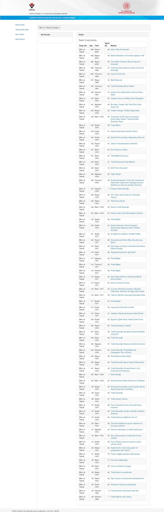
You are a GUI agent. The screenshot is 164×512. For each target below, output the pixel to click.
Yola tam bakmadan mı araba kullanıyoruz (127, 429)
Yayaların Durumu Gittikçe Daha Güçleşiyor (127, 98)
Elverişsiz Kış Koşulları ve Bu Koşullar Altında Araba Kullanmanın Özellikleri (128, 387)
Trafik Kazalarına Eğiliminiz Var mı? (124, 417)
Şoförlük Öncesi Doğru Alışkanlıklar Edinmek (127, 137)
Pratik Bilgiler (116, 219)
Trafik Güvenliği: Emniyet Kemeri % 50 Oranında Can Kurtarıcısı (125, 369)
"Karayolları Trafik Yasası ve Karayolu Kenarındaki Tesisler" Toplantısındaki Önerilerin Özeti (125, 119)
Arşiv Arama (20, 39)
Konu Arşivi (19, 34)
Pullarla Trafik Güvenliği (120, 188)
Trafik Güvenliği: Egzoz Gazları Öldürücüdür (127, 362)
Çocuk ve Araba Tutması (120, 283)
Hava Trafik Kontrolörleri (120, 49)
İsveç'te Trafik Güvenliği (120, 207)
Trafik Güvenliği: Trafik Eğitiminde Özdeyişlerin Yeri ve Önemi (123, 351)
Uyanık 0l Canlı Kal (118, 74)
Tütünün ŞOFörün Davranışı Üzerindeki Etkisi (128, 295)
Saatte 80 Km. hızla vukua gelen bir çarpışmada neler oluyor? (124, 449)
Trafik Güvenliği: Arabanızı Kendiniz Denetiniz (128, 344)
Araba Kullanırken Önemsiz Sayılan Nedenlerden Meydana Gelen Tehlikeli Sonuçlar (125, 227)
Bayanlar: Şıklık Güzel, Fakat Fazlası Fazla (127, 319)
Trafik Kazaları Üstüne (119, 399)
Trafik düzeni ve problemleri (121, 472)
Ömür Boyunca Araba (119, 149)
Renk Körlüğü (116, 374)
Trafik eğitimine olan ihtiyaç (121, 496)
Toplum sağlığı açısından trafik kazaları (125, 454)
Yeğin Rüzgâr (116, 174)
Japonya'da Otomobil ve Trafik (122, 307)
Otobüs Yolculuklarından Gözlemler (124, 143)
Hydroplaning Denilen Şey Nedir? (123, 252)
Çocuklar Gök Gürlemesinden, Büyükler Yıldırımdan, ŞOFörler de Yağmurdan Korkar (127, 290)
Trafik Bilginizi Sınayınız (119, 155)
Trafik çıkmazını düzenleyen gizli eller (125, 490)
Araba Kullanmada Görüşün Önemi (124, 131)
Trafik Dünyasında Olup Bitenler (123, 162)
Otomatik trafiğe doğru (119, 460)
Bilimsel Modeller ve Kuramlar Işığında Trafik (127, 55)
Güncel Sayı (19, 24)
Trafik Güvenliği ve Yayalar (121, 325)
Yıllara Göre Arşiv (22, 29)
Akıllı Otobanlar (116, 80)
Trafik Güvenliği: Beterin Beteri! (122, 86)
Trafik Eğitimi (116, 125)
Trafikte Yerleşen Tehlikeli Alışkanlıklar (125, 110)
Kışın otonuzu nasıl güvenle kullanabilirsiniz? (127, 478)
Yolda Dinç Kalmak (118, 201)
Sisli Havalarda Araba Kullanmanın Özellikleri (128, 380)
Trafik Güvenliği (117, 338)
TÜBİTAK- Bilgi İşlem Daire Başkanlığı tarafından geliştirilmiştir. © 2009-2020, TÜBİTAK (35, 511)
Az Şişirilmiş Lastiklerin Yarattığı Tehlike (125, 234)
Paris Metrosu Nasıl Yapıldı (121, 356)
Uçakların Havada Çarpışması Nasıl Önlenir (127, 313)
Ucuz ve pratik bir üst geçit (121, 466)
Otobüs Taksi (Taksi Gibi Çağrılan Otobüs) (127, 213)
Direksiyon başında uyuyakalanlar (123, 484)
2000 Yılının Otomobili (119, 168)
